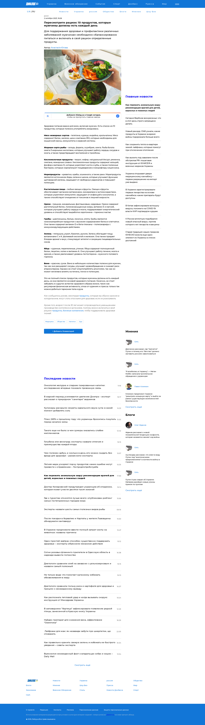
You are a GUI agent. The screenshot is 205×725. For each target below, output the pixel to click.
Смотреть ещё (82, 665)
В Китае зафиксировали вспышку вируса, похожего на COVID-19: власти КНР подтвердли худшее (142, 208)
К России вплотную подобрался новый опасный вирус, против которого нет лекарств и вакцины (142, 222)
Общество (61, 321)
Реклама (70, 710)
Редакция (44, 710)
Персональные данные (88, 710)
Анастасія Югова (59, 48)
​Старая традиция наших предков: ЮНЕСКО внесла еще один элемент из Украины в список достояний (142, 236)
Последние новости (59, 378)
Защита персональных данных (116, 710)
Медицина (49, 321)
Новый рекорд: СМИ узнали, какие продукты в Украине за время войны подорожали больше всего (143, 134)
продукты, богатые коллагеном (68, 311)
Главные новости (139, 96)
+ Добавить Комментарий (63, 331)
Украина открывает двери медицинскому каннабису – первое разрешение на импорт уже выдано (141, 178)
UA (29, 11)
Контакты (57, 710)
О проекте (30, 710)
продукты (84, 296)
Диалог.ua (110, 715)
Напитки (72, 321)
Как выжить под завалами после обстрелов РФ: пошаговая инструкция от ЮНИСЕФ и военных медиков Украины (142, 161)
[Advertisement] (82, 353)
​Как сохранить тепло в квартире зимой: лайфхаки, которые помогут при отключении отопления (143, 147)
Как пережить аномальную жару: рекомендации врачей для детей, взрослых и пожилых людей (143, 108)
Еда (80, 321)
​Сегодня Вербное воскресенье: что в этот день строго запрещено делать (143, 121)
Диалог (46, 15)
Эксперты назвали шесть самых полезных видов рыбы (74, 509)
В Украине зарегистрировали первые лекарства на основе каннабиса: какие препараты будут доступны (143, 194)
